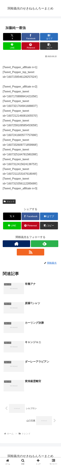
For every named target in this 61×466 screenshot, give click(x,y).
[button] (49, 46)
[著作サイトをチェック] (16, 243)
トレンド (10, 201)
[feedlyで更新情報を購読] (44, 243)
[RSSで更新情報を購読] (30, 252)
